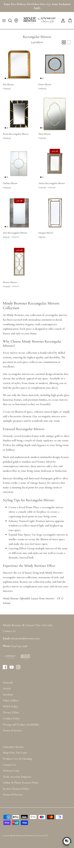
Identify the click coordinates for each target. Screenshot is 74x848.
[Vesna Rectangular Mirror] (19, 114)
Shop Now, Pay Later (15, 752)
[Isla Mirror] (19, 64)
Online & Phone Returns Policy (21, 782)
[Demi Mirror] (54, 64)
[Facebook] (5, 667)
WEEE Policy (10, 706)
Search (7, 688)
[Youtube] (12, 667)
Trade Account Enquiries (17, 776)
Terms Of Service (13, 794)
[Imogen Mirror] (54, 213)
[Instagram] (18, 667)
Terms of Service (12, 730)
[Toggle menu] (4, 20)
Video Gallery (10, 700)
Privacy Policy (11, 712)
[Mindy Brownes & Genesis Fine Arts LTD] (39, 20)
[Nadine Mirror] (19, 163)
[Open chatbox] (67, 841)
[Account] (62, 20)
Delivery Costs (11, 770)
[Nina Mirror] (54, 114)
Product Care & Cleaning (17, 758)
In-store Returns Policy (16, 788)
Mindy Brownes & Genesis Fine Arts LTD (29, 835)
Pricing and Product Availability (21, 724)
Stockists (8, 694)
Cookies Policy (11, 718)
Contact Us (9, 765)
